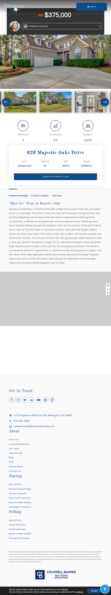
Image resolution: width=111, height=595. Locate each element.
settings (79, 592)
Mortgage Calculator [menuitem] (20, 507)
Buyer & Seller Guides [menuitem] (20, 502)
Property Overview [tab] (18, 196)
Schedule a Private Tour (55, 177)
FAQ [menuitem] (11, 462)
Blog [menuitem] (11, 457)
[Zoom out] (108, 289)
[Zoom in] (108, 285)
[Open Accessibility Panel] (105, 589)
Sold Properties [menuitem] (17, 529)
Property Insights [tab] (40, 196)
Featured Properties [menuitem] (20, 498)
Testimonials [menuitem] (15, 453)
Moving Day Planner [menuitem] (19, 538)
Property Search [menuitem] (18, 493)
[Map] (55, 299)
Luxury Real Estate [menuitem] (19, 444)
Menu (92, 7)
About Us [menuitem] (14, 439)
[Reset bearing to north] (108, 293)
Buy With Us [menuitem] (15, 484)
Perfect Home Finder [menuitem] (20, 489)
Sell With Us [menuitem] (15, 520)
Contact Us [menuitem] (15, 471)
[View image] (20, 102)
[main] (55, 187)
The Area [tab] (57, 196)
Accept (94, 590)
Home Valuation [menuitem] (17, 525)
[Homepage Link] (14, 6)
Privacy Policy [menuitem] (16, 467)
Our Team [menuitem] (14, 449)
